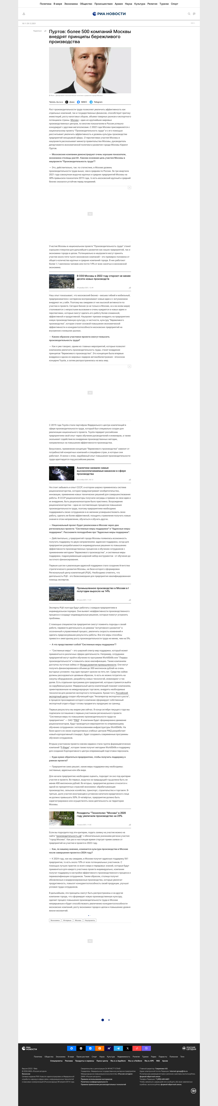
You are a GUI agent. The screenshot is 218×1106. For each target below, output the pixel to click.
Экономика (55, 920)
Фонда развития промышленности (98, 664)
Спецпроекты (56, 1061)
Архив (165, 1061)
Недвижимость (123, 1057)
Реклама (69, 1061)
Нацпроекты (90, 920)
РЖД (76, 720)
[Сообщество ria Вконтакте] (90, 1048)
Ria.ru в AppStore (118, 1061)
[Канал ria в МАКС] (71, 1048)
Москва (75, 120)
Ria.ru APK (149, 1061)
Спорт (94, 1057)
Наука (101, 1057)
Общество (49, 1057)
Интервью (67, 920)
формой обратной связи (150, 1076)
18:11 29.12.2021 (29, 23)
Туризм (145, 1057)
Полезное (174, 1057)
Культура (111, 1057)
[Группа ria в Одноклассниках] (99, 1048)
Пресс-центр (102, 1061)
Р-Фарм (65, 747)
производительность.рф (68, 836)
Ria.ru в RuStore (135, 1061)
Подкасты (163, 1057)
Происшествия (82, 1057)
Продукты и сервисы (84, 1061)
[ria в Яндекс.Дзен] (81, 1048)
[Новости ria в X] (127, 1048)
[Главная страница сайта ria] (109, 14)
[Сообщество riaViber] (146, 1048)
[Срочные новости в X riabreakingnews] (137, 1048)
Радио (153, 1057)
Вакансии (26, 1074)
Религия (136, 1057)
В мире (71, 1057)
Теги (182, 1057)
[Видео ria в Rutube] (109, 1048)
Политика (38, 1057)
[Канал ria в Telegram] (118, 1048)
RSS (158, 1061)
